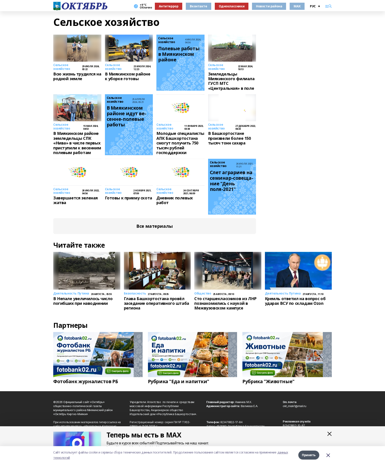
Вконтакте (198, 6)
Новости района (269, 6)
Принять (309, 455)
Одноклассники (232, 6)
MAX (297, 6)
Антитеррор (168, 6)
